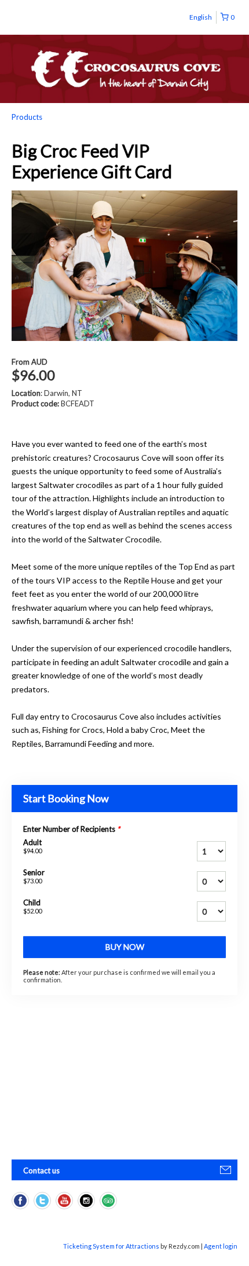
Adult (32, 846)
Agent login (220, 1246)
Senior (34, 876)
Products (27, 117)
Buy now (124, 947)
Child (32, 906)
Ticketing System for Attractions (111, 1246)
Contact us (41, 1170)
